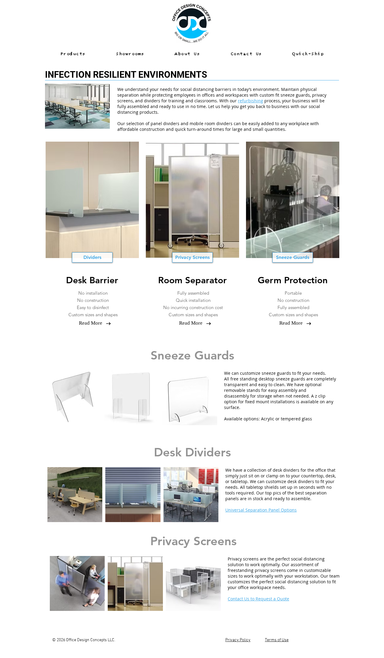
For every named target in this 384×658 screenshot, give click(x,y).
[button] (73, 54)
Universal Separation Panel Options (261, 510)
